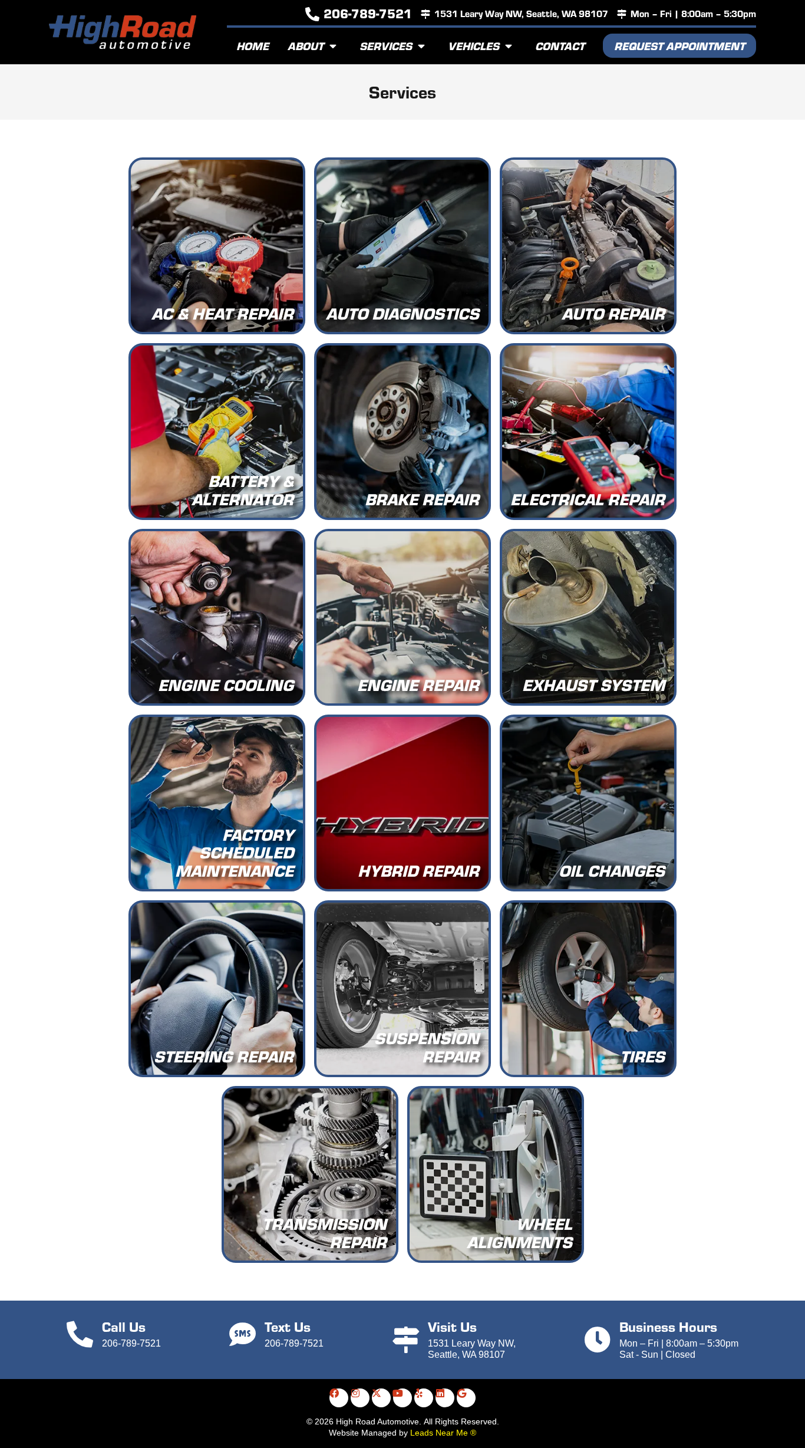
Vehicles (473, 45)
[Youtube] (402, 1397)
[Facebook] (338, 1397)
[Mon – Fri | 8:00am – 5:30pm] (621, 14)
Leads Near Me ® (443, 1432)
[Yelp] (423, 1397)
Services (385, 45)
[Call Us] (80, 1334)
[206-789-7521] (312, 14)
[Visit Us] (405, 1340)
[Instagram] (360, 1397)
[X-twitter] (381, 1397)
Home (252, 45)
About (306, 45)
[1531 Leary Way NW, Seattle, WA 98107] (425, 14)
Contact (560, 45)
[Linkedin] (445, 1397)
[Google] (466, 1397)
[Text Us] (242, 1334)
